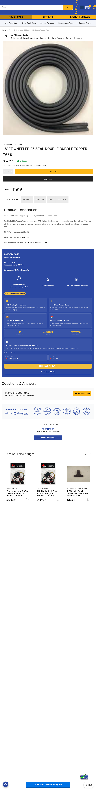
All (15, 270)
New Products (23, 270)
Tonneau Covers (85, 23)
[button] (87, 7)
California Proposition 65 (37, 242)
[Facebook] (13, 189)
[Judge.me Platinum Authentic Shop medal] (37, 411)
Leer (8, 488)
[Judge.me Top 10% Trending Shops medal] (86, 411)
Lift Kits (48, 17)
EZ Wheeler (7, 145)
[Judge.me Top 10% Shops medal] (76, 411)
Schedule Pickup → (48, 366)
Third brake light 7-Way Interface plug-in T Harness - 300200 (47, 493)
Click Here (25, 237)
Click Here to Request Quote (48, 785)
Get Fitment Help (48, 372)
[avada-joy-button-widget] (5, 784)
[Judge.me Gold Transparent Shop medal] (47, 411)
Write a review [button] (48, 438)
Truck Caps (16, 17)
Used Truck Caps (29, 23)
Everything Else (80, 17)
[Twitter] (17, 189)
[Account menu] (82, 7)
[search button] (68, 7)
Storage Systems (47, 23)
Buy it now (48, 179)
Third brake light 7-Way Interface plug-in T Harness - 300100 (17, 493)
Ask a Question (83, 393)
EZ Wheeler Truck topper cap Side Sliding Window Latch (78, 493)
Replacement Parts (65, 23)
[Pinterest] (20, 189)
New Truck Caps (11, 23)
